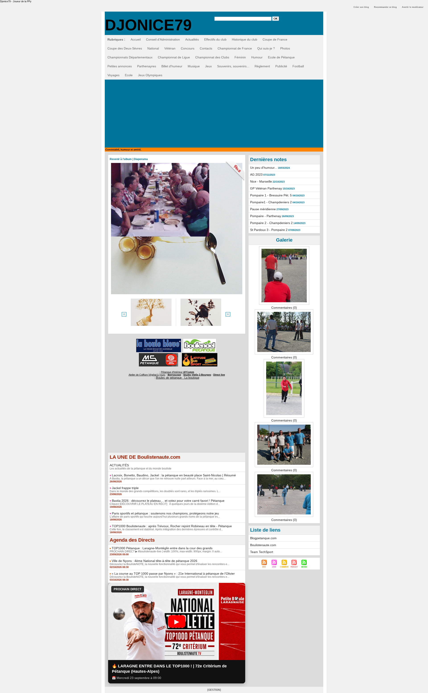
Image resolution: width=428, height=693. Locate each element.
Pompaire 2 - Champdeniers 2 (271, 223)
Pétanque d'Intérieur (177, 372)
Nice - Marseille (261, 181)
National (153, 48)
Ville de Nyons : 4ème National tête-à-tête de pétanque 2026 (154, 561)
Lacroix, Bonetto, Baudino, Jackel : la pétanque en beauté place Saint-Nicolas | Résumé (174, 475)
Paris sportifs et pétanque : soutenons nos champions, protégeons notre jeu (165, 513)
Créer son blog (361, 7)
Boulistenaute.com (263, 545)
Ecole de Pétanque (281, 57)
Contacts (206, 48)
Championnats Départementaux (129, 57)
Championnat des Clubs (212, 57)
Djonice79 (148, 25)
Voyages (113, 75)
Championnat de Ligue (174, 57)
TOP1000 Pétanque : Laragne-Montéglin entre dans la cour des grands (162, 548)
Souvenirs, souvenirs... (233, 66)
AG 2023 (256, 174)
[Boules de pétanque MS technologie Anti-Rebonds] (158, 354)
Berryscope (174, 374)
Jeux (208, 66)
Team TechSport (261, 552)
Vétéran (169, 48)
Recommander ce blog (385, 7)
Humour (257, 57)
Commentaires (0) (284, 307)
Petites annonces (119, 66)
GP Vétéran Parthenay (266, 188)
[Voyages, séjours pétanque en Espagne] (199, 354)
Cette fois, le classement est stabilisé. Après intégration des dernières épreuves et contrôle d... (166, 529)
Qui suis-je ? (266, 48)
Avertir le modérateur (413, 7)
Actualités (192, 39)
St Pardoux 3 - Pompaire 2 (269, 230)
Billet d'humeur (171, 66)
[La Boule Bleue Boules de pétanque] (158, 340)
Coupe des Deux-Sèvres (124, 48)
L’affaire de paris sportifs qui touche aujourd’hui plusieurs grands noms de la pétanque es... (165, 516)
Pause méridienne (263, 209)
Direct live (219, 374)
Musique (194, 66)
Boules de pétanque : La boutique (177, 377)
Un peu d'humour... (263, 167)
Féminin (240, 57)
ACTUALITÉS (119, 465)
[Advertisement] (214, 113)
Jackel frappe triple (125, 488)
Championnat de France (235, 48)
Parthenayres (146, 66)
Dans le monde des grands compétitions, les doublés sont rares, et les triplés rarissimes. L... (165, 491)
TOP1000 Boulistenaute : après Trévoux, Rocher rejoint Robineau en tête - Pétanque (172, 526)
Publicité (281, 66)
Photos (285, 48)
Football (298, 66)
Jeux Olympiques (150, 75)
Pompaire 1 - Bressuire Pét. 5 (271, 195)
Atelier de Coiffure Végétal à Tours (147, 374)
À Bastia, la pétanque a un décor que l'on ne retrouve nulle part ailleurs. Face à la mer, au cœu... (168, 478)
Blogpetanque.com (263, 538)
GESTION (214, 689)
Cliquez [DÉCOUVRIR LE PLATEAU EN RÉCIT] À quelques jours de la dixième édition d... (165, 504)
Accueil (136, 39)
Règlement (262, 66)
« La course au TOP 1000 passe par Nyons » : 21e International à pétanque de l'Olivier (173, 573)
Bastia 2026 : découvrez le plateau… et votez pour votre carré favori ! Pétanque (168, 500)
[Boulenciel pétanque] (199, 340)
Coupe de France (275, 39)
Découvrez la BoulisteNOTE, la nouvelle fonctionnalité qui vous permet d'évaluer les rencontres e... (169, 564)
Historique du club (244, 39)
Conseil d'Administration (163, 39)
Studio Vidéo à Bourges (197, 374)
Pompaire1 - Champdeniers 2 (271, 202)
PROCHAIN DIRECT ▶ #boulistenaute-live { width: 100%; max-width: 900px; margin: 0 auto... (166, 551)
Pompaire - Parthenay (265, 216)
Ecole (129, 75)
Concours (187, 48)
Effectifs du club (215, 39)
